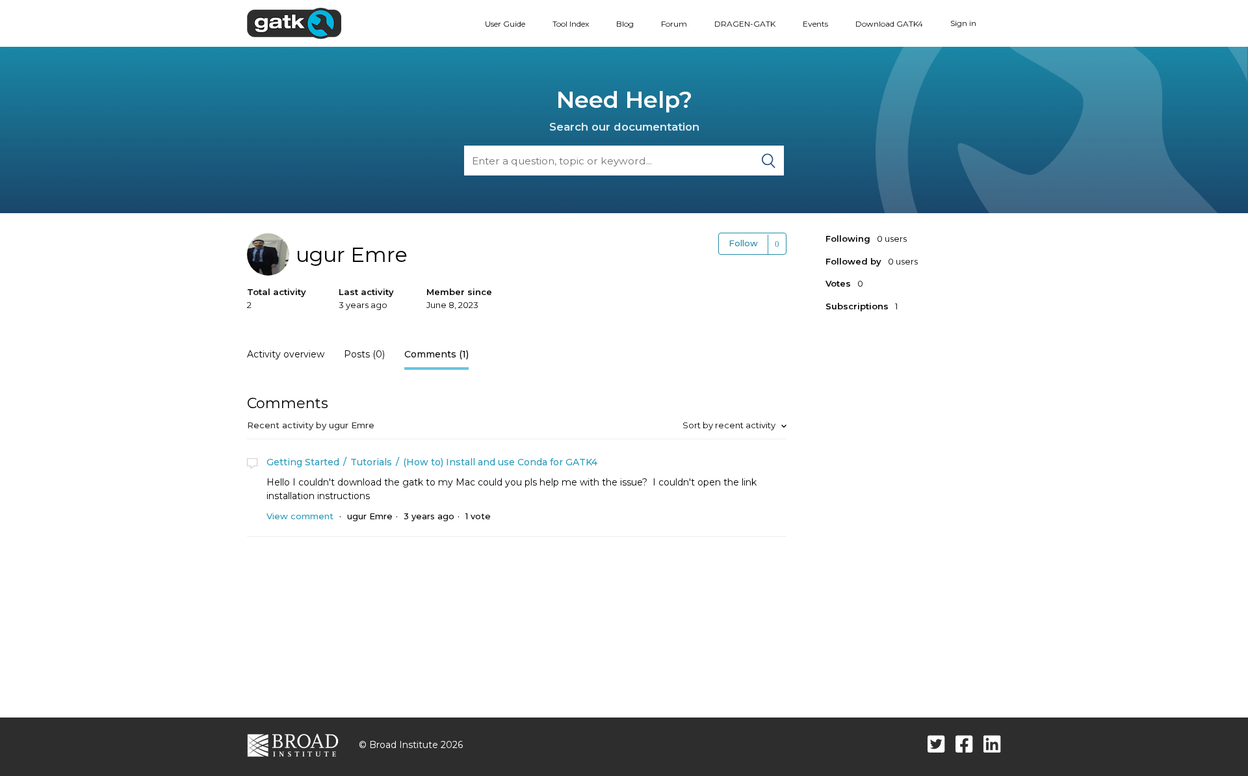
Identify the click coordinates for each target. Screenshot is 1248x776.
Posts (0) (364, 354)
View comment (299, 516)
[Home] (294, 23)
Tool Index (570, 24)
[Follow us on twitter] (936, 744)
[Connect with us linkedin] (992, 744)
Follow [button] (743, 243)
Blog (625, 24)
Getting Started (302, 462)
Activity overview (285, 354)
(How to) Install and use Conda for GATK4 (500, 462)
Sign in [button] (963, 23)
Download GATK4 (889, 24)
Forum (674, 24)
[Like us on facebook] (964, 744)
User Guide (505, 24)
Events (815, 24)
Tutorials (371, 462)
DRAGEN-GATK (744, 24)
